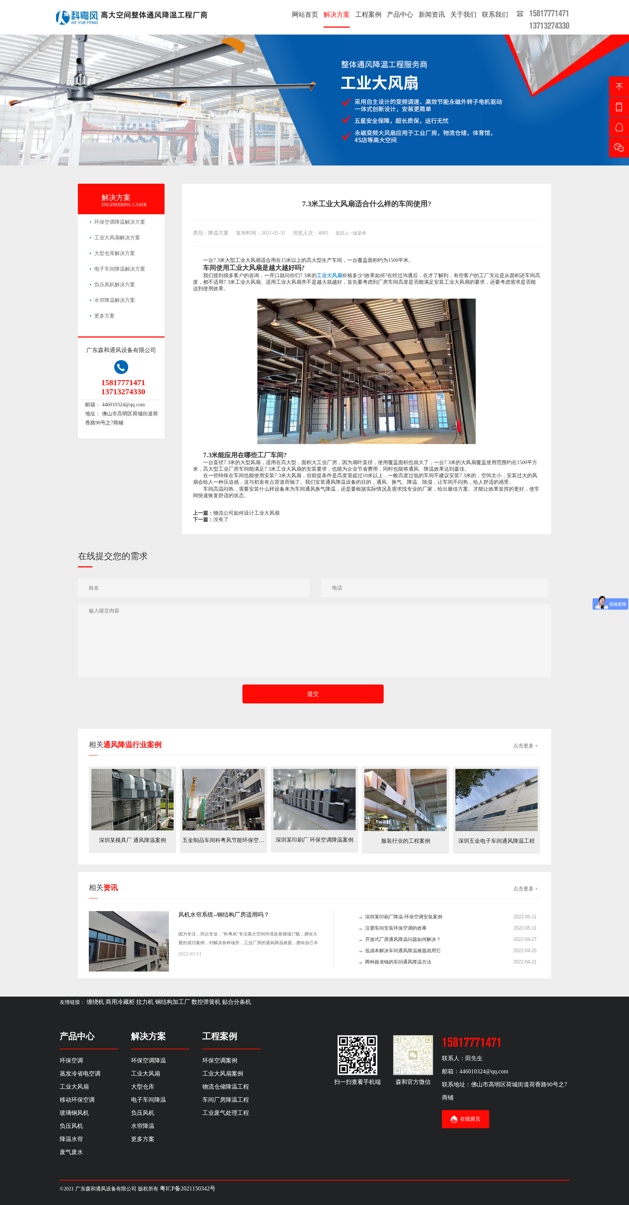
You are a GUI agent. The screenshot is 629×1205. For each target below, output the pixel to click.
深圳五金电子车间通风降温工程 (496, 841)
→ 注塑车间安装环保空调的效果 (392, 928)
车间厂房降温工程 (225, 1100)
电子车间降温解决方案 (119, 269)
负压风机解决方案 (114, 284)
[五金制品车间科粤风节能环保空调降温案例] (223, 799)
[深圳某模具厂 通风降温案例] (132, 799)
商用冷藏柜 (120, 1002)
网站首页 (305, 14)
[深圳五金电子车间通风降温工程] (496, 799)
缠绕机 (95, 1002)
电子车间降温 (148, 1100)
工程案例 (368, 14)
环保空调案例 (219, 1060)
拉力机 (145, 1002)
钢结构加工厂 (172, 1002)
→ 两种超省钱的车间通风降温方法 (394, 962)
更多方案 (104, 316)
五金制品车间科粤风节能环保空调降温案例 (234, 840)
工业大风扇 (74, 1087)
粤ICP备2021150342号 (187, 1188)
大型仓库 (142, 1087)
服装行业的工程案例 (405, 841)
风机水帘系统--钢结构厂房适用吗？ (223, 914)
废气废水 (71, 1152)
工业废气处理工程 (225, 1113)
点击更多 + (525, 746)
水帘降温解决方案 (114, 300)
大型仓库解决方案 (114, 253)
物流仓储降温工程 (225, 1087)
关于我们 (463, 14)
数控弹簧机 (206, 1002)
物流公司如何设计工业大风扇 (246, 513)
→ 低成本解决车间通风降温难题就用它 (399, 950)
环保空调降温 (148, 1060)
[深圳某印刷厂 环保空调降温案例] (314, 799)
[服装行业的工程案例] (405, 799)
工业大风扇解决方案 (117, 237)
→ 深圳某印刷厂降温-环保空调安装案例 (400, 916)
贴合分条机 (236, 1002)
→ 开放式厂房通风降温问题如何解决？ (399, 939)
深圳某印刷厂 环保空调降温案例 (314, 840)
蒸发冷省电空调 (80, 1073)
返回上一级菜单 (351, 233)
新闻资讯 (432, 14)
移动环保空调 (77, 1100)
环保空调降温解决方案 (119, 222)
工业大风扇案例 (222, 1073)
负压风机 (71, 1126)
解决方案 (337, 14)
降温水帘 (71, 1139)
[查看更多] (309, 954)
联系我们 (495, 14)
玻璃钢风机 (74, 1113)
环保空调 (71, 1060)
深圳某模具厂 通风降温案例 (132, 840)
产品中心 (400, 14)
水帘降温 (142, 1126)
